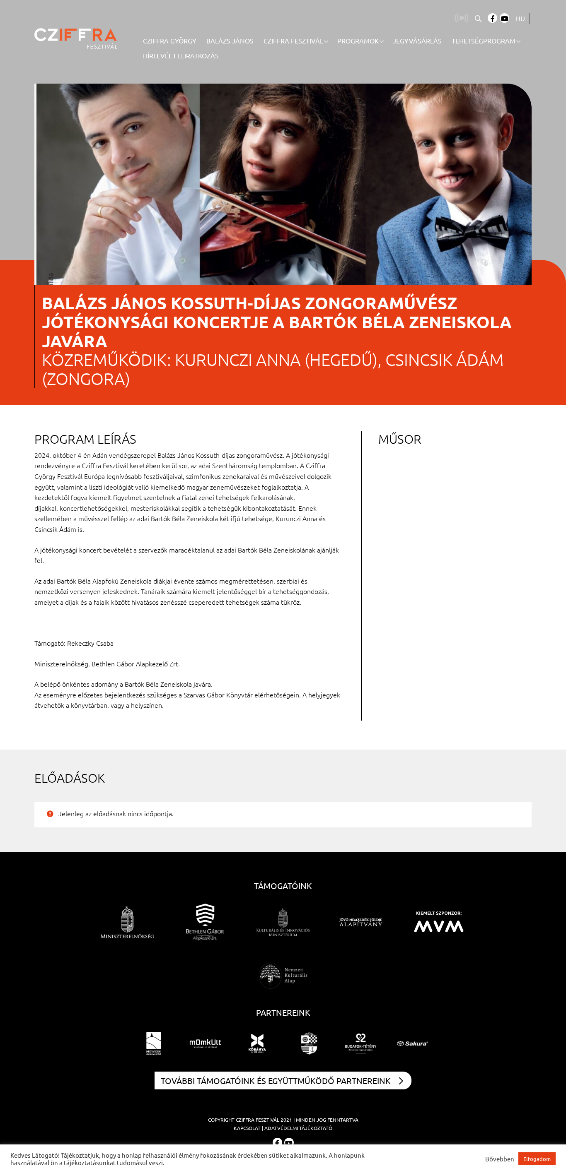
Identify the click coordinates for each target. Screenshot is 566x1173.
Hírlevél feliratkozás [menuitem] (181, 55)
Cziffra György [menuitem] (169, 40)
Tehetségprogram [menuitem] (483, 40)
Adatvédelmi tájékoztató (298, 1128)
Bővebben (499, 1159)
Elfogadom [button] (537, 1158)
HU (520, 18)
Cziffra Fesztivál (257, 1119)
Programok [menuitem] (358, 40)
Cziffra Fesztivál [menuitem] (293, 40)
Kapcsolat (247, 1128)
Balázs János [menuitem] (230, 40)
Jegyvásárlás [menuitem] (417, 40)
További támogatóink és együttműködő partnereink (276, 1080)
